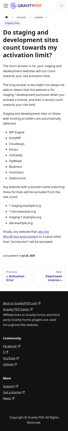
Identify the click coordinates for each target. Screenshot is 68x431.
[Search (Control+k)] (61, 5)
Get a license (12, 392)
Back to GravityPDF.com (20, 303)
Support (9, 386)
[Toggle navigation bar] (6, 6)
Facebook (10, 346)
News (7, 398)
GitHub (8, 364)
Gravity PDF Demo (16, 309)
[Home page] (6, 17)
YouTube (9, 358)
